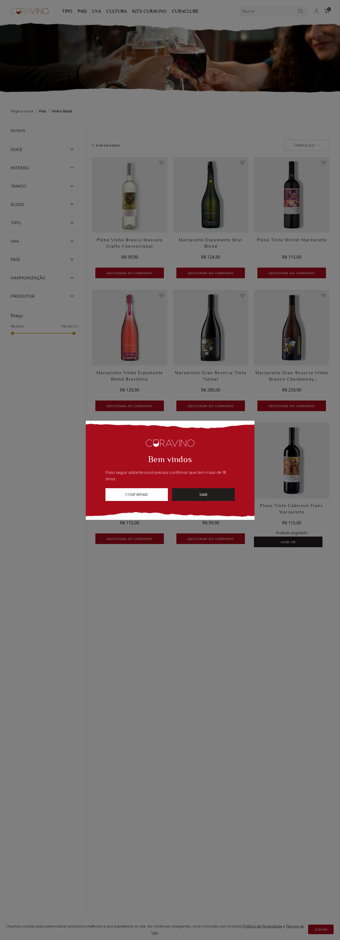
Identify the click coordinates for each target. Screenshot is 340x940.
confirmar (136, 494)
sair (203, 494)
